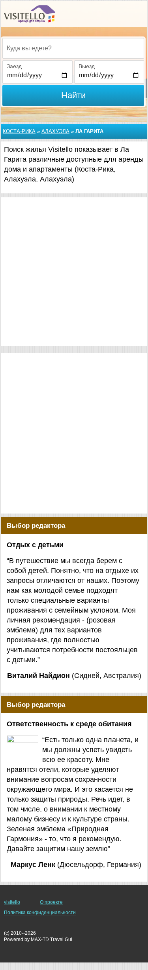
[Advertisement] (74, 271)
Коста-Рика (19, 131)
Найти (73, 95)
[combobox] (73, 48)
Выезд (87, 66)
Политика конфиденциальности (40, 912)
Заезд (14, 66)
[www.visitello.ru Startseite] (29, 14)
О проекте (51, 902)
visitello (12, 902)
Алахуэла (55, 131)
